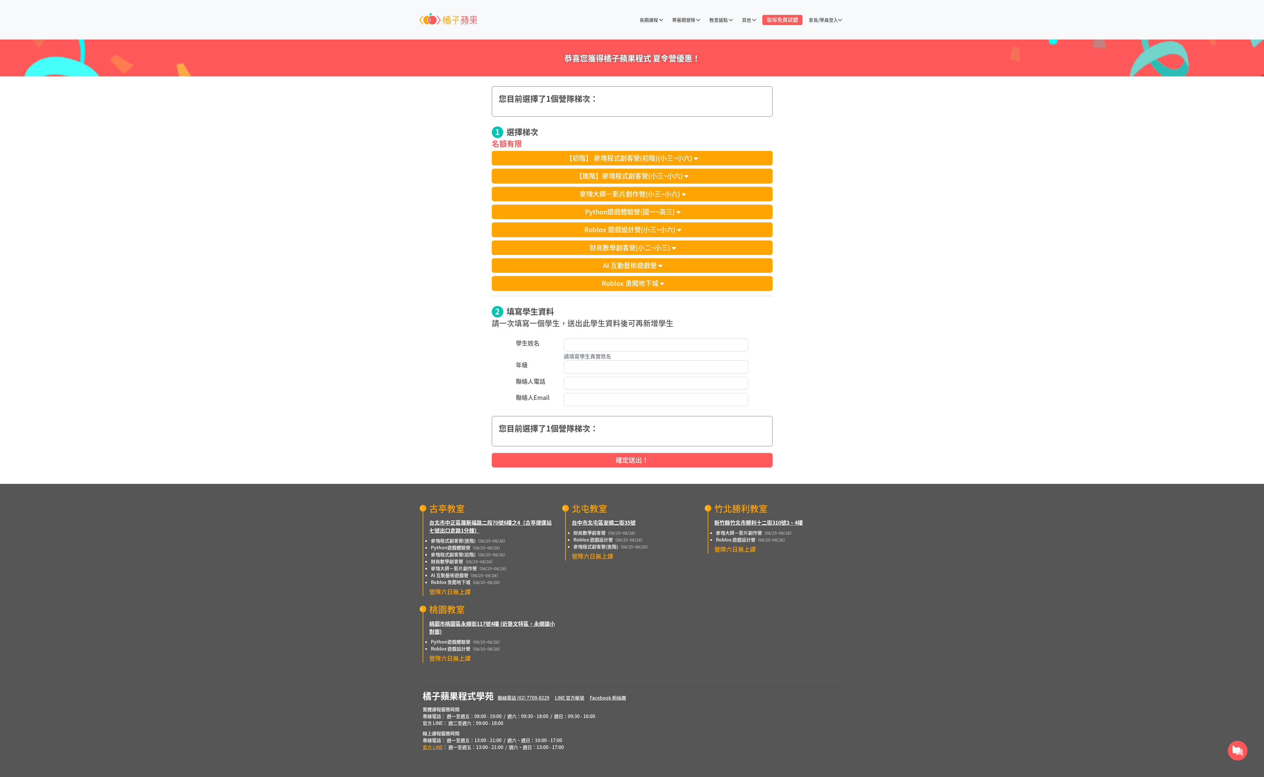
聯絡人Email (532, 397)
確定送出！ (632, 460)
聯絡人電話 (530, 381)
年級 (522, 364)
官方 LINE (433, 747)
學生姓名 (528, 343)
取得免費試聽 (782, 19)
